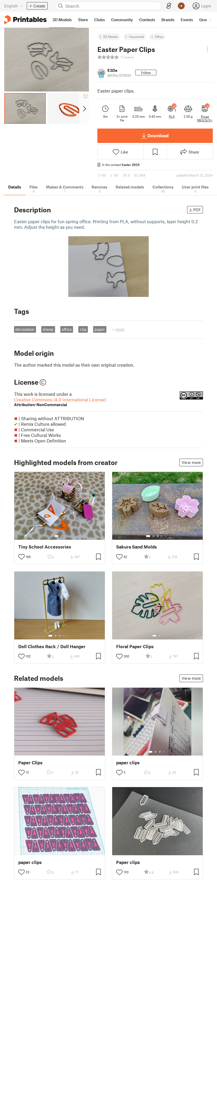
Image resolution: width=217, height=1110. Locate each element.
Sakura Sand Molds (136, 546)
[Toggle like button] (21, 557)
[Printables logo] (25, 19)
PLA (172, 116)
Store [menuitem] (83, 19)
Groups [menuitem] (206, 19)
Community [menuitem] (122, 19)
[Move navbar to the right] (209, 20)
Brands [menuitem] (167, 19)
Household (136, 36)
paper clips (128, 762)
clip (83, 329)
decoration (24, 329)
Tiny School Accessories (44, 546)
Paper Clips (30, 762)
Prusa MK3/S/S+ (205, 118)
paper (99, 329)
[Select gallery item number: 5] (166, 536)
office (67, 329)
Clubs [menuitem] (99, 19)
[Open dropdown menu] (207, 49)
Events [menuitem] (187, 19)
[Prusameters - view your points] (181, 5)
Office (159, 36)
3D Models (110, 36)
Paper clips (128, 862)
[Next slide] (84, 108)
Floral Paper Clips (135, 646)
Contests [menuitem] (147, 19)
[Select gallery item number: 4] (162, 536)
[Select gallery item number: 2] (62, 536)
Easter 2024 (130, 164)
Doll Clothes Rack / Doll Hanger (51, 646)
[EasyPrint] (169, 6)
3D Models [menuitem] (62, 19)
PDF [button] (197, 209)
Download (158, 135)
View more (191, 462)
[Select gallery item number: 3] (158, 536)
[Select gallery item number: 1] (56, 536)
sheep (48, 329)
